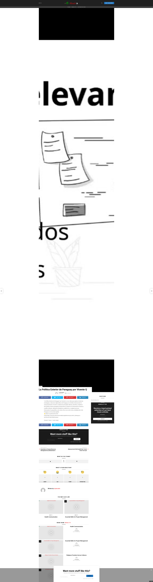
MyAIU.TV (74, 7)
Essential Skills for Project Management (76, 517)
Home (69, 7)
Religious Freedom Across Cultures (77, 555)
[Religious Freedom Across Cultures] (51, 561)
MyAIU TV (68, 522)
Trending (65, 501)
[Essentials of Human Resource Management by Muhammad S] (1, 291)
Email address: (60, 438)
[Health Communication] (51, 507)
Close (151, 570)
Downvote (76, 461)
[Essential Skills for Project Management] (76, 507)
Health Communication (51, 517)
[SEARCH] (101, 3)
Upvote (50, 461)
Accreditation (81, 7)
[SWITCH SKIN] (40, 3)
